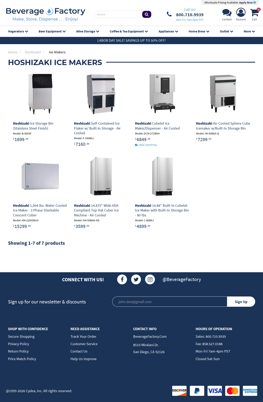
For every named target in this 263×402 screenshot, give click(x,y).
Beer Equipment (50, 31)
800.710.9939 (215, 336)
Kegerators (16, 31)
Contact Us (79, 351)
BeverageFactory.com (150, 336)
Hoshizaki (33, 52)
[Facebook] (122, 279)
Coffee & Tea (127, 31)
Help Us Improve (83, 358)
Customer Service (84, 343)
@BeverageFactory (182, 279)
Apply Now (246, 2)
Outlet (224, 31)
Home (12, 52)
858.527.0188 (212, 343)
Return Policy (18, 351)
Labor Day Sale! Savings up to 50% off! (131, 40)
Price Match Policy (22, 358)
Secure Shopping (21, 336)
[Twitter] (136, 279)
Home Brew (197, 31)
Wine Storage (85, 31)
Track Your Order (83, 336)
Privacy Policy (18, 343)
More (247, 31)
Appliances (166, 31)
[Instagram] (150, 279)
